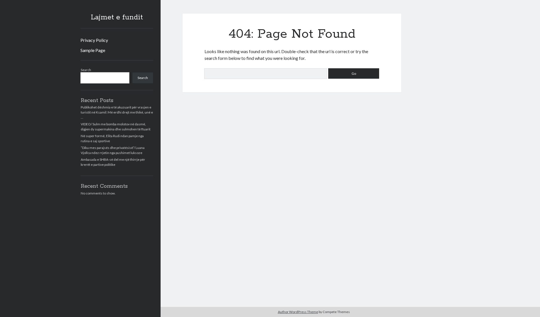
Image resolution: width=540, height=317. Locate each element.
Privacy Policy (94, 40)
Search (86, 70)
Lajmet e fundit (117, 17)
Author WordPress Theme (298, 312)
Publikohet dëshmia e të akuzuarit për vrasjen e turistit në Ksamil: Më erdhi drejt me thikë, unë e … (117, 112)
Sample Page (92, 50)
